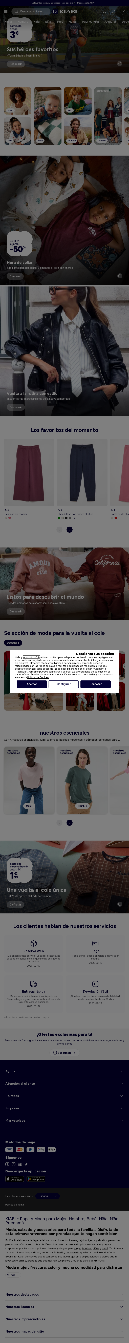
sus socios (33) (31, 657)
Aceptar (32, 684)
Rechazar (96, 684)
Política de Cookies (38, 677)
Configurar (64, 684)
